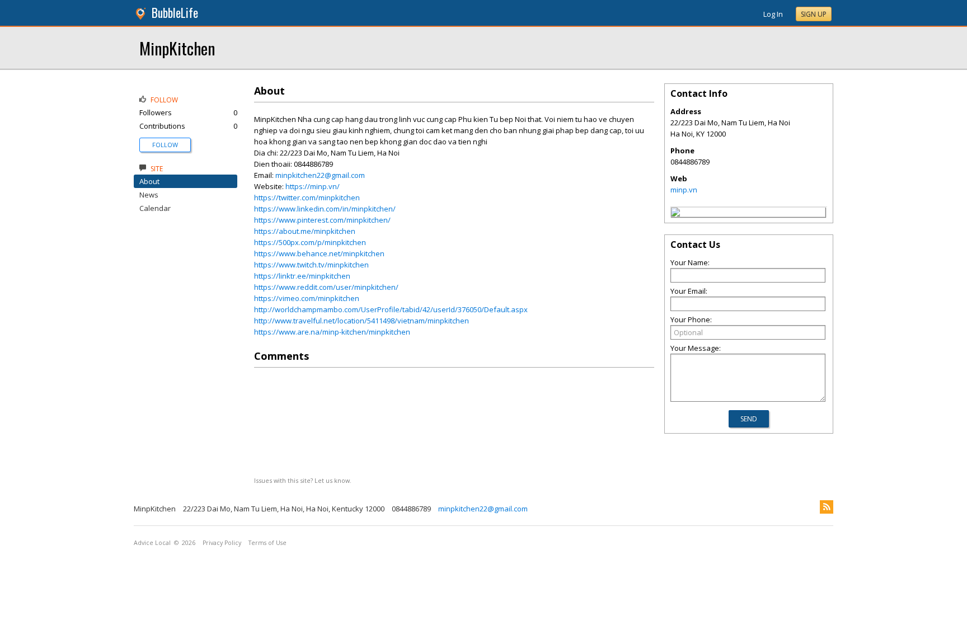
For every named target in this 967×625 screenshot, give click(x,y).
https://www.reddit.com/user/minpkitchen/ (326, 287)
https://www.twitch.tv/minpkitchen (311, 265)
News (148, 195)
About (149, 181)
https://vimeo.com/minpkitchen (306, 298)
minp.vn (683, 190)
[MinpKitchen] (675, 214)
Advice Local (152, 543)
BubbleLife (175, 12)
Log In (773, 14)
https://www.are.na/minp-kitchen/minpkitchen (332, 332)
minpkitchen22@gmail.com (320, 175)
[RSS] (826, 507)
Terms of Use (267, 543)
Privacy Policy (222, 543)
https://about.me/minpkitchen (304, 231)
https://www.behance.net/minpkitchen (319, 253)
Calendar (155, 208)
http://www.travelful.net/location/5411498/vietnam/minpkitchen (361, 321)
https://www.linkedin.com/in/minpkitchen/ (325, 209)
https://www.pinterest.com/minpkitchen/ (322, 220)
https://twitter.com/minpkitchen (307, 197)
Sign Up (814, 14)
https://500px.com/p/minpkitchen (310, 242)
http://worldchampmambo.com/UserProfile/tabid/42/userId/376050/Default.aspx (391, 309)
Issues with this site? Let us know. (302, 480)
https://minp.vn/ (312, 186)
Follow (165, 144)
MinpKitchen (177, 48)
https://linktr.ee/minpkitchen (302, 276)
